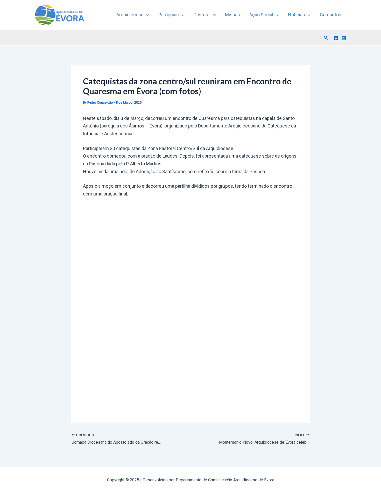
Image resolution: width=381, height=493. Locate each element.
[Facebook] (336, 38)
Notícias (296, 14)
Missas (232, 14)
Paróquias (168, 14)
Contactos (330, 14)
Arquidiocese (130, 14)
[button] (146, 14)
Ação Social (261, 14)
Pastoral (202, 14)
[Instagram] (343, 38)
